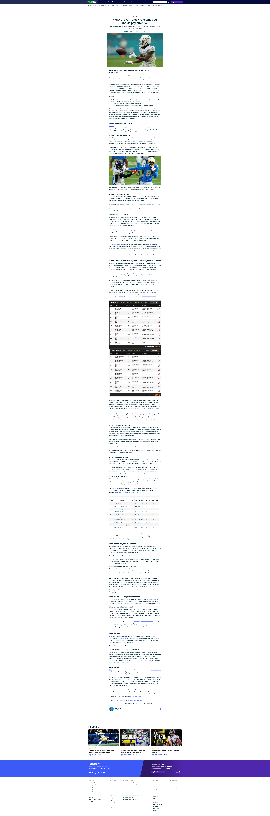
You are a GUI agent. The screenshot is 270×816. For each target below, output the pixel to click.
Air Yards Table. (137, 696)
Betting (142, 5)
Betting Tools (156, 789)
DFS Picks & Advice (93, 793)
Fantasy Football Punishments (130, 793)
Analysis (107, 2)
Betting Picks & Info (94, 791)
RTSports (155, 806)
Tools (130, 2)
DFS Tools (155, 791)
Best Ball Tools (156, 787)
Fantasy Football (92, 5)
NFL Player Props (112, 805)
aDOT (117, 700)
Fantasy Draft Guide (103, 5)
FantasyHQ (155, 783)
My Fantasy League (157, 808)
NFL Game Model (112, 803)
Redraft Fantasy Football (95, 795)
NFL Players (110, 787)
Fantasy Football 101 (94, 789)
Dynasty (131, 5)
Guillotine (135, 2)
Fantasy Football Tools (158, 785)
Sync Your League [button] (159, 772)
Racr (110, 670)
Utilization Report (112, 789)
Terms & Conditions (175, 785)
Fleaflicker (155, 810)
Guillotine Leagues (157, 804)
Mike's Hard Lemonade (158, 798)
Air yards (111, 126)
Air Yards (110, 793)
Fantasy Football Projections (130, 789)
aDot (122, 112)
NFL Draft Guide (156, 5)
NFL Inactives (111, 783)
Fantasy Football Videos (95, 785)
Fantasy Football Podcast (95, 787)
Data (140, 2)
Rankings (119, 2)
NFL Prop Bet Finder (112, 807)
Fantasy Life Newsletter (95, 783)
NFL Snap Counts (112, 795)
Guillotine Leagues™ (115, 5)
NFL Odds (110, 801)
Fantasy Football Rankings (129, 783)
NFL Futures (110, 809)
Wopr (110, 636)
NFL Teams (110, 785)
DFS (137, 5)
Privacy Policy (173, 787)
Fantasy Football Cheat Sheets (130, 799)
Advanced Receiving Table (135, 700)
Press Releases (173, 789)
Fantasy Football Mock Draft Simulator (132, 795)
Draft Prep (113, 2)
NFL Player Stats (112, 791)
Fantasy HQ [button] (177, 2)
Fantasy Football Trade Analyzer (131, 785)
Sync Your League (157, 793)
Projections (125, 2)
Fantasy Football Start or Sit (130, 787)
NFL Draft (149, 5)
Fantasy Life (91, 2)
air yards (150, 244)
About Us (172, 783)
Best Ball (125, 5)
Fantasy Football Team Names (130, 791)
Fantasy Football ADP (128, 797)
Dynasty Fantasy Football (95, 799)
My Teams (101, 2)
